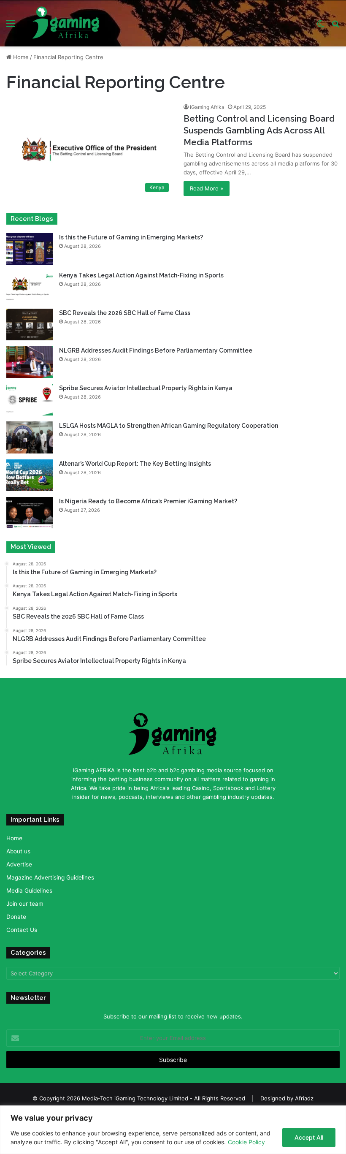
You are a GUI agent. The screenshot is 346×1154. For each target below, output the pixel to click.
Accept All (309, 1137)
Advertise (19, 864)
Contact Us (21, 929)
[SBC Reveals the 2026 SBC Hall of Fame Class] (29, 324)
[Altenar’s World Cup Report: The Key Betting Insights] (29, 475)
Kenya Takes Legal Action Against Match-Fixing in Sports (141, 275)
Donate (16, 916)
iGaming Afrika (207, 107)
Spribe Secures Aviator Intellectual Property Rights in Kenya (145, 388)
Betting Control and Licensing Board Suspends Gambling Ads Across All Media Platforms (259, 130)
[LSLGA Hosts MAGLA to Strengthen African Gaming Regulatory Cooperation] (29, 437)
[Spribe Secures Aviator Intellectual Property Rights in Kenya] (29, 399)
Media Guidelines (29, 890)
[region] (173, 1129)
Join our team (24, 903)
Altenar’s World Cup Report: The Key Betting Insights (135, 463)
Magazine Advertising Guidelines (50, 877)
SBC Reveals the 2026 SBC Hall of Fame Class (124, 313)
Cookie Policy (246, 1142)
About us (18, 851)
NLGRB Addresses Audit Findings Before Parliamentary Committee (155, 350)
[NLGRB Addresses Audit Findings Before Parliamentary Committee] (29, 362)
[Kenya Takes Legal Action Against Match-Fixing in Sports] (29, 287)
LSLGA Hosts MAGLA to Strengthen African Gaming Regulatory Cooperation (168, 425)
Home (20, 57)
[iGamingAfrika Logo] (66, 23)
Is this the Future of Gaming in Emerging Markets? (131, 237)
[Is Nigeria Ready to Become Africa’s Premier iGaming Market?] (29, 513)
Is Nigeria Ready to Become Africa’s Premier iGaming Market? (148, 501)
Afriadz (304, 1098)
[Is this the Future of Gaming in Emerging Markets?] (29, 249)
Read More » (206, 188)
